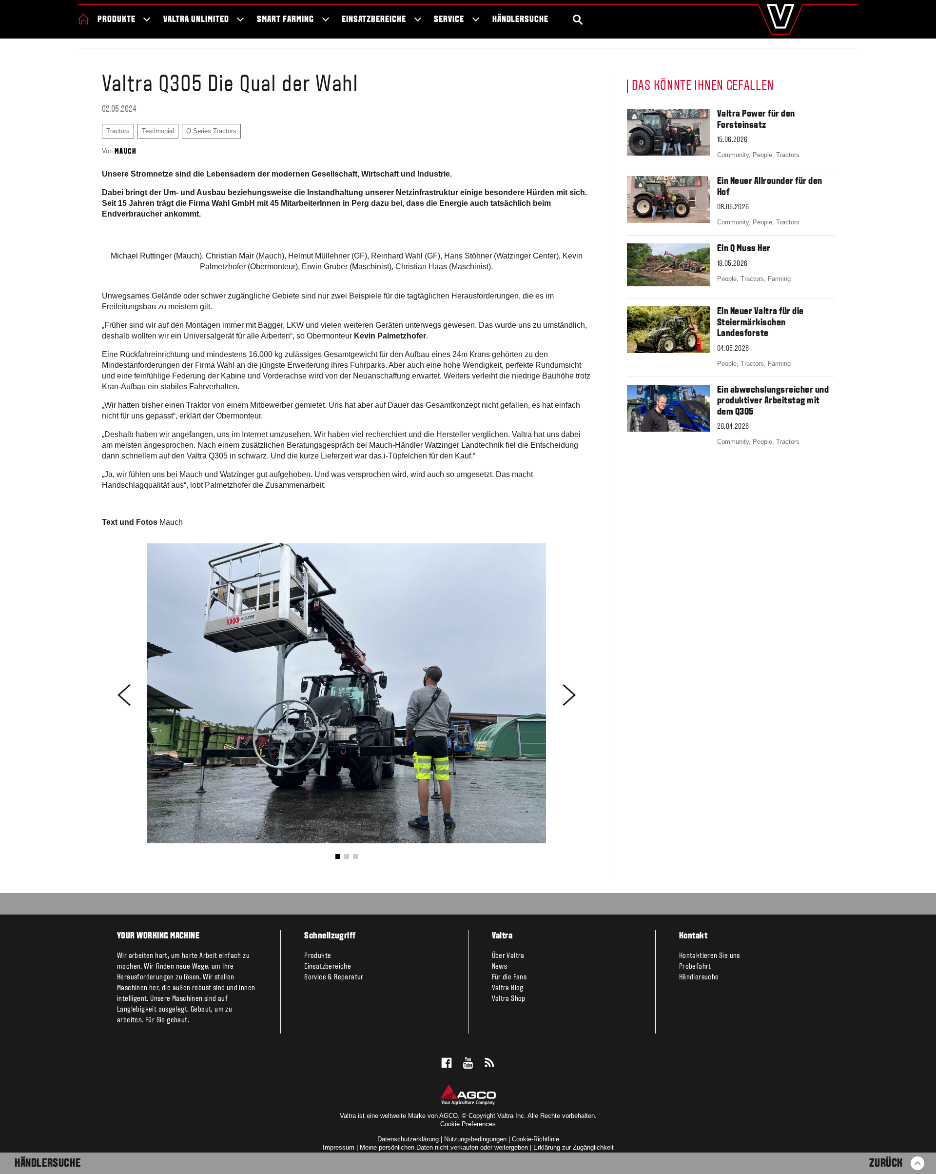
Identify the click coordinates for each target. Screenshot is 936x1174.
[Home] (83, 19)
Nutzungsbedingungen (475, 1139)
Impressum (338, 1147)
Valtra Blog (508, 988)
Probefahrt (695, 966)
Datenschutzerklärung (408, 1139)
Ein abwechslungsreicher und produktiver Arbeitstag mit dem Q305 (773, 401)
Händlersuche (520, 20)
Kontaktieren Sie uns (709, 956)
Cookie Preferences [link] (468, 1124)
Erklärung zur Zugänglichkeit (573, 1147)
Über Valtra (508, 956)
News (499, 966)
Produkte (117, 20)
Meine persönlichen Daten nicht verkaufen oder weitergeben (444, 1147)
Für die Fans (509, 977)
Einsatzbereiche (374, 20)
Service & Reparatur (334, 977)
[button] (337, 856)
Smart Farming (285, 20)
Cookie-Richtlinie (535, 1139)
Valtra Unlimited (196, 20)
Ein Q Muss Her (744, 248)
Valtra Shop (509, 998)
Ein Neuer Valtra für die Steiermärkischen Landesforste (760, 322)
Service (449, 20)
